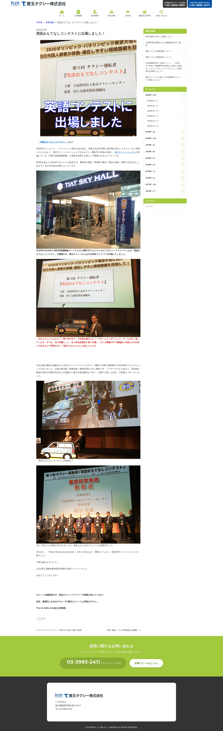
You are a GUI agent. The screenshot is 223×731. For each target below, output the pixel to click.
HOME (39, 22)
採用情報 (95, 16)
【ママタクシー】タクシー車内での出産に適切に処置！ (60, 630)
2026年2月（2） (153, 121)
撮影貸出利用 (144, 16)
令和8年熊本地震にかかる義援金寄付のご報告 (163, 43)
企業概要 (78, 16)
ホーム (62, 16)
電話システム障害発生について (158, 57)
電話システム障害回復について (158, 51)
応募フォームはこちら (146, 663)
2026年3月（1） (153, 116)
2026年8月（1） (153, 101)
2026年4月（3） (153, 111)
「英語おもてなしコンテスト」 (52, 142)
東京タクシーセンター (125, 152)
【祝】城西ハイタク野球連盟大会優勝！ (122, 630)
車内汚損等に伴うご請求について (159, 37)
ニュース (41, 619)
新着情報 (50, 22)
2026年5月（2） (153, 106)
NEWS (128, 16)
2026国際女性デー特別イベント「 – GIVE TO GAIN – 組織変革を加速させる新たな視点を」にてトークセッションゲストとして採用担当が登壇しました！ (164, 67)
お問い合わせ (161, 16)
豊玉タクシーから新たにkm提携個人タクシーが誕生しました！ (163, 78)
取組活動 (111, 16)
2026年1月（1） (153, 126)
